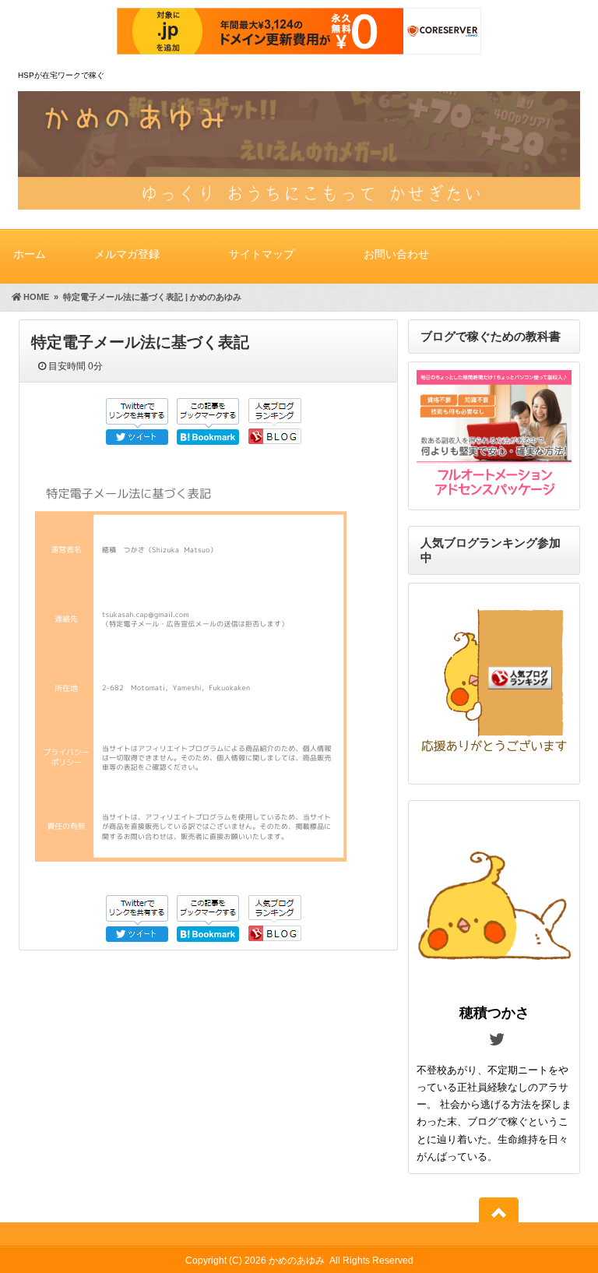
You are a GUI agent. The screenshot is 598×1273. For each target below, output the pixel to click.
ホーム (29, 254)
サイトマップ (261, 254)
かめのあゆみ (297, 1260)
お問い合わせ (396, 254)
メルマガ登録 (127, 254)
